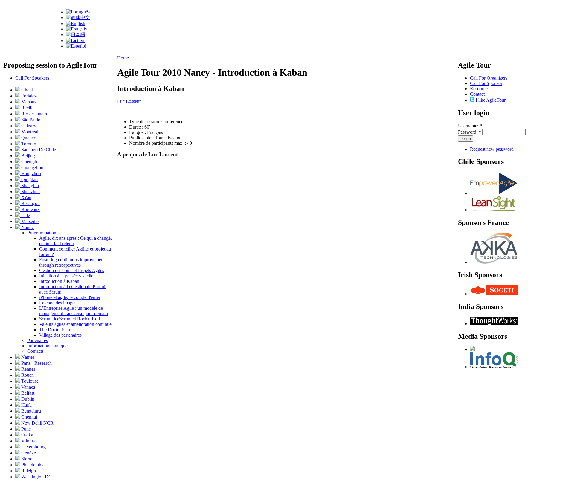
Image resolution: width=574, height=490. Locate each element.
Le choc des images (57, 302)
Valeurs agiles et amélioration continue (75, 324)
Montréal (29, 131)
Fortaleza (29, 95)
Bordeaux (30, 209)
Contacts (35, 351)
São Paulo (30, 119)
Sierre (26, 458)
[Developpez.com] (472, 349)
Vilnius (27, 440)
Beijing (27, 155)
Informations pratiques (48, 345)
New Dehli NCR (37, 422)
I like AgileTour (490, 100)
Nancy (27, 227)
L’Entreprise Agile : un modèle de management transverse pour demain (73, 311)
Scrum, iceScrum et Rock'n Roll (69, 318)
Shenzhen (30, 191)
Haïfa (26, 404)
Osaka (26, 434)
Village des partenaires (60, 335)
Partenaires (37, 340)
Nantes (27, 357)
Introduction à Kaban (59, 281)
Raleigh (28, 470)
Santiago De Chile (38, 149)
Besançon (30, 203)
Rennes (27, 369)
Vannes (27, 387)
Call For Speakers (32, 77)
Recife (26, 107)
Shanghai (29, 185)
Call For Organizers (488, 77)
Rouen (27, 375)
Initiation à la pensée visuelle (66, 275)
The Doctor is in (54, 329)
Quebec (28, 137)
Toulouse (29, 381)
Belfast (27, 393)
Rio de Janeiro (34, 113)
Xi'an (25, 197)
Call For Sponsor (486, 83)
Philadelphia (32, 464)
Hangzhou (30, 173)
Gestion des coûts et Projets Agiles (71, 270)
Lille (25, 215)
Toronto (28, 143)
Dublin (27, 399)
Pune (25, 428)
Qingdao (29, 179)
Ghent (26, 89)
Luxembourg (33, 446)
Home (123, 57)
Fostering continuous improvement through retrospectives (72, 262)
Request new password (492, 149)
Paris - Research (36, 363)
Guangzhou (31, 167)
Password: (469, 132)
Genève (28, 452)
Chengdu (29, 161)
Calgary (28, 125)
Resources (479, 88)
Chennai (28, 416)
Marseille (29, 221)
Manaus (28, 101)
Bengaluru (30, 410)
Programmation (41, 232)
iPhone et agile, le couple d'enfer (69, 297)
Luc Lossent (129, 101)
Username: (470, 125)
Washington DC (36, 476)
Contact (477, 94)
